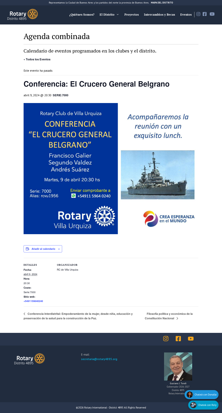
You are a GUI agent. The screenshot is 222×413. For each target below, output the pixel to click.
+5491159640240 (33, 301)
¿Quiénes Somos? (81, 14)
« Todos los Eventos (37, 59)
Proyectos (131, 14)
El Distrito (107, 14)
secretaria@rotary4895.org (99, 359)
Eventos (186, 14)
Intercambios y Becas (159, 14)
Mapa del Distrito (162, 2)
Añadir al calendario (43, 248)
